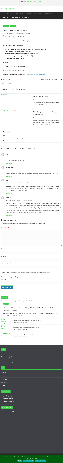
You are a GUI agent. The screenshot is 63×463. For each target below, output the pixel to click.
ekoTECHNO (5, 17)
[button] (13, 14)
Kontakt (3, 385)
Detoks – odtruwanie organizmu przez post (23, 334)
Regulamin (4, 382)
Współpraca (4, 376)
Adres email (5, 256)
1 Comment (17, 322)
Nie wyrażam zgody (28, 460)
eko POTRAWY (47, 14)
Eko (3, 14)
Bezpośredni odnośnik (28, 157)
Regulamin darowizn (8, 398)
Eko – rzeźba (6, 79)
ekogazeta (7, 310)
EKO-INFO (9, 14)
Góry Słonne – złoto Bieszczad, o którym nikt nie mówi (26, 327)
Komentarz (5, 228)
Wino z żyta (7, 132)
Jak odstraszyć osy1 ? (40, 96)
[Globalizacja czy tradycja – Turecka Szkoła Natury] (8, 110)
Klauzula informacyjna (8, 401)
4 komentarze (11, 33)
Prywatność (4, 379)
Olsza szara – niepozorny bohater (35, 1)
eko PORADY (19, 14)
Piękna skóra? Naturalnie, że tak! (50, 79)
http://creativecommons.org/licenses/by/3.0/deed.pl (36, 74)
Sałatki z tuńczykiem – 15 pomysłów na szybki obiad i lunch (28, 307)
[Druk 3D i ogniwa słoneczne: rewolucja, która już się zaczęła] (6, 322)
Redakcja (3, 372)
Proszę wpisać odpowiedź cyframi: (11, 277)
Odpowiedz (9, 163)
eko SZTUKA (15, 17)
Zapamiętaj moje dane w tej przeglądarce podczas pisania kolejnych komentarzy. (26, 272)
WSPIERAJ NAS (26, 17)
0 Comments (18, 329)
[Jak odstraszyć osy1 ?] (4, 94)
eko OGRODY (37, 14)
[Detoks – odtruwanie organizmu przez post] (6, 335)
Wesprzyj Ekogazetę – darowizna (10, 396)
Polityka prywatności (40, 460)
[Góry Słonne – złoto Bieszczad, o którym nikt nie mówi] (6, 328)
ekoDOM (29, 14)
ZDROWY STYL (13, 26)
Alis (5, 33)
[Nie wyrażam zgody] (61, 459)
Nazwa (3, 249)
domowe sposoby (20, 33)
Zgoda (19, 460)
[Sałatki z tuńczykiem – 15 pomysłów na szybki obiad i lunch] (31, 301)
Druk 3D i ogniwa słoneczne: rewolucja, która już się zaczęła (27, 320)
